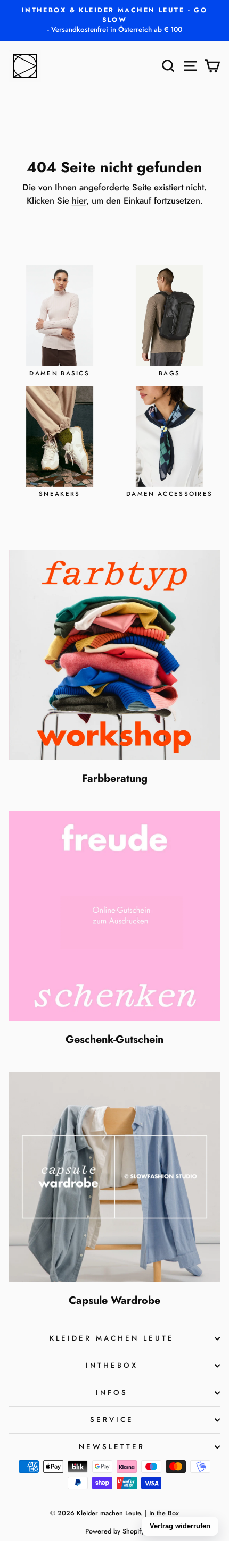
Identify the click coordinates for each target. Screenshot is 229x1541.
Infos (112, 1392)
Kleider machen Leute (112, 1338)
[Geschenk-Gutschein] (114, 916)
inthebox (112, 1365)
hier (79, 200)
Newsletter (112, 1447)
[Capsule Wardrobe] (114, 1177)
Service (112, 1419)
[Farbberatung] (114, 655)
